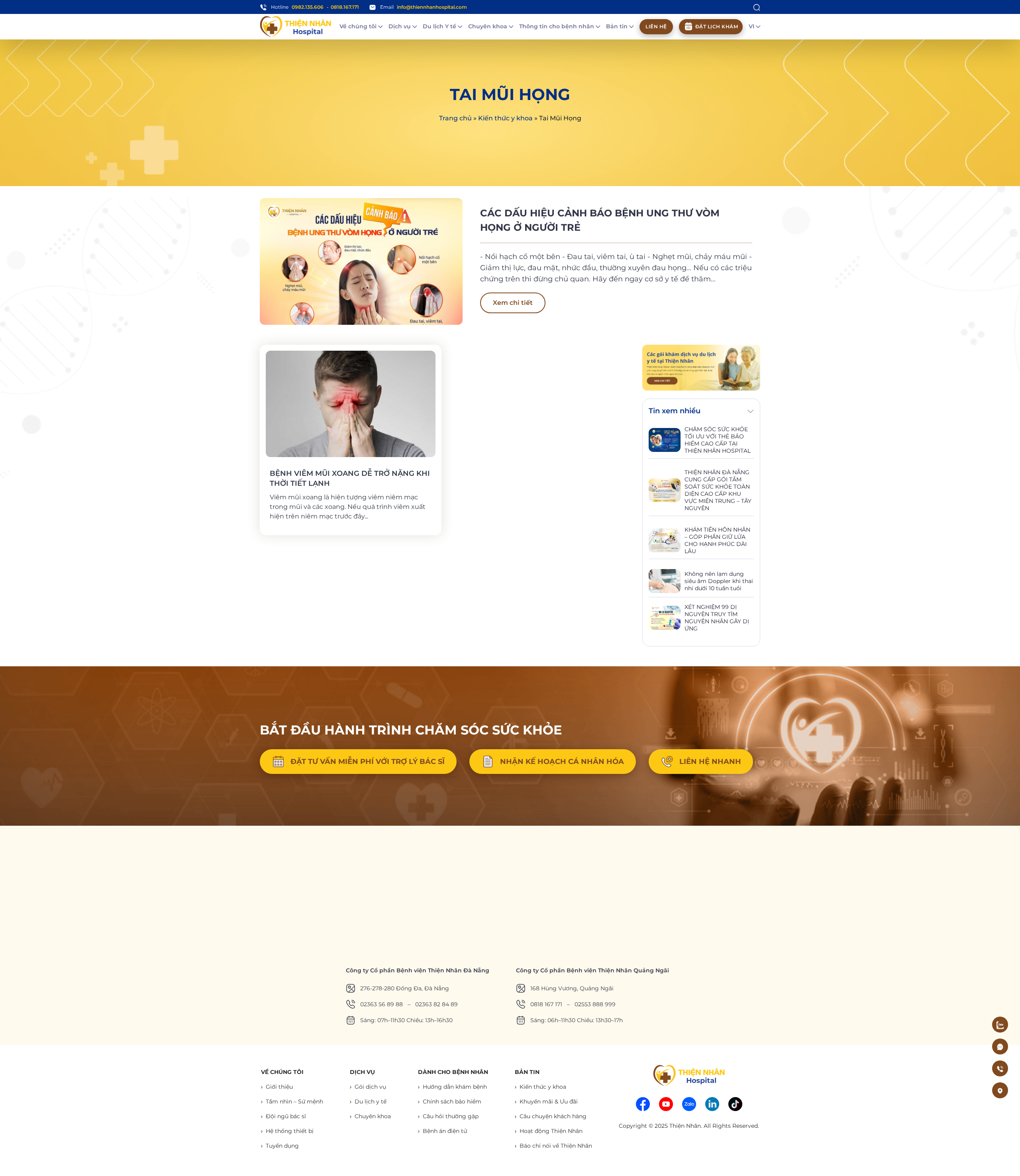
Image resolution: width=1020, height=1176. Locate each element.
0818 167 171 (546, 1004)
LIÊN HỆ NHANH (710, 761)
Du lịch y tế (370, 1101)
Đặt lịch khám (716, 26)
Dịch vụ (400, 26)
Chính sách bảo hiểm (452, 1101)
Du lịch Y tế (440, 26)
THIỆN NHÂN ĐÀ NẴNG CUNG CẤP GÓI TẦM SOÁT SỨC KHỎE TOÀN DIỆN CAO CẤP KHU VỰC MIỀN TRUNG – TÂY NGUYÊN (718, 490)
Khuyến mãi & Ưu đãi (549, 1101)
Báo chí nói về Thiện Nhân (556, 1145)
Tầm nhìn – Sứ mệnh (294, 1101)
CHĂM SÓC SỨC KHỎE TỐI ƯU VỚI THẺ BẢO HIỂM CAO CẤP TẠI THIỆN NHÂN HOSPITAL (718, 440)
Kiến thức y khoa (505, 118)
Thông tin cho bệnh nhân (557, 26)
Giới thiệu (279, 1086)
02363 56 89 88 (381, 1004)
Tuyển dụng (282, 1145)
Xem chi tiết (513, 302)
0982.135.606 (308, 7)
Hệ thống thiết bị (290, 1131)
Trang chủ (455, 118)
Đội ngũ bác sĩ (286, 1116)
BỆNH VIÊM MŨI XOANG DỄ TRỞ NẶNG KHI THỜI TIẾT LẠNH (350, 478)
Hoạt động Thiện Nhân (551, 1131)
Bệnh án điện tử (445, 1131)
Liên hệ (656, 26)
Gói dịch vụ (370, 1086)
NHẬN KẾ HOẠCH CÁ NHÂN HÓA (562, 761)
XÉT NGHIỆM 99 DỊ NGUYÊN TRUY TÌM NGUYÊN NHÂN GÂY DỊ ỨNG (717, 617)
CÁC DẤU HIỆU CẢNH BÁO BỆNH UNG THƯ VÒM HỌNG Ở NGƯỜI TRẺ (600, 220)
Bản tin (617, 26)
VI (752, 26)
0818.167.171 (345, 7)
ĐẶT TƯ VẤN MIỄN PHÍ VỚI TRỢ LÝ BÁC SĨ (367, 761)
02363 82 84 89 (436, 1004)
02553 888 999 (595, 1004)
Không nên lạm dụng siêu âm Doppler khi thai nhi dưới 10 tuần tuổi (719, 581)
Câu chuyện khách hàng (553, 1116)
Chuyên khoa (488, 26)
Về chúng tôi (358, 26)
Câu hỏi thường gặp (451, 1116)
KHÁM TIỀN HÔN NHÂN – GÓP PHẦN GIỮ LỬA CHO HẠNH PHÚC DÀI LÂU (717, 540)
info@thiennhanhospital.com (432, 7)
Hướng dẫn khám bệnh (455, 1086)
